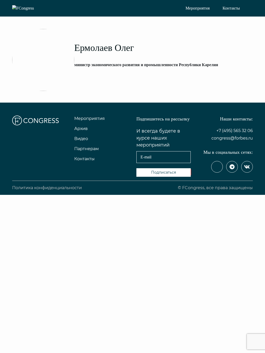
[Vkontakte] (247, 167)
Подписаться (163, 172)
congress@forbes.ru (232, 138)
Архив (81, 128)
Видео (81, 138)
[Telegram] (232, 167)
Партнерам (86, 148)
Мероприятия (198, 8)
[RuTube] (217, 167)
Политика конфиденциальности (47, 187)
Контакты (231, 8)
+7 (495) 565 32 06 (234, 130)
